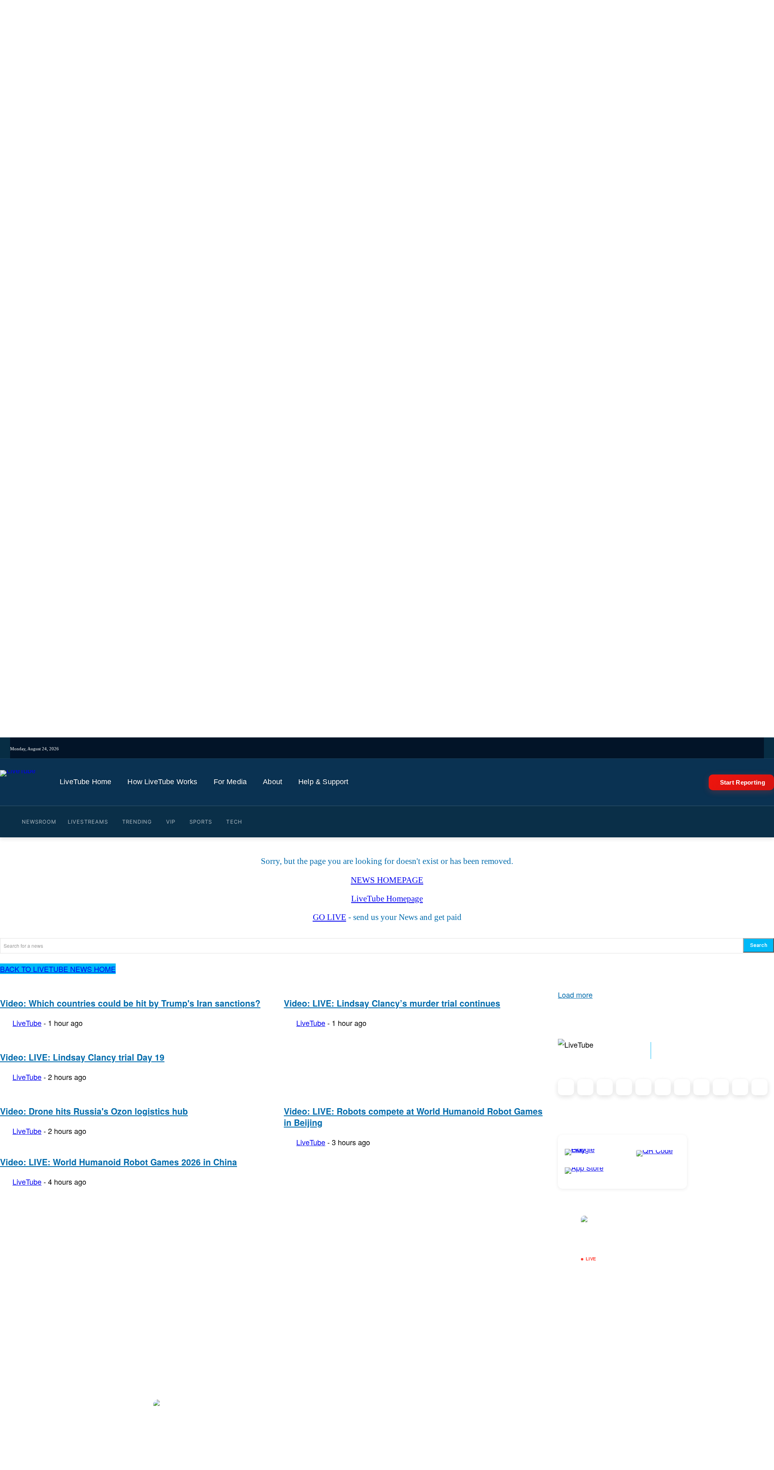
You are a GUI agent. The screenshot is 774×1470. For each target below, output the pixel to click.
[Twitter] (412, 748)
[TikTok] (740, 1087)
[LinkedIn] (605, 1087)
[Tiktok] (390, 748)
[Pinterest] (624, 1087)
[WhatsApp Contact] (759, 1087)
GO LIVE (329, 917)
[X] (721, 1087)
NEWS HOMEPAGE (387, 880)
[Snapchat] (663, 1087)
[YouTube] (423, 748)
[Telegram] (446, 748)
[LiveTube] (17, 782)
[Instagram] (378, 748)
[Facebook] (401, 748)
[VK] (457, 748)
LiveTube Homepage (387, 898)
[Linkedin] (434, 748)
